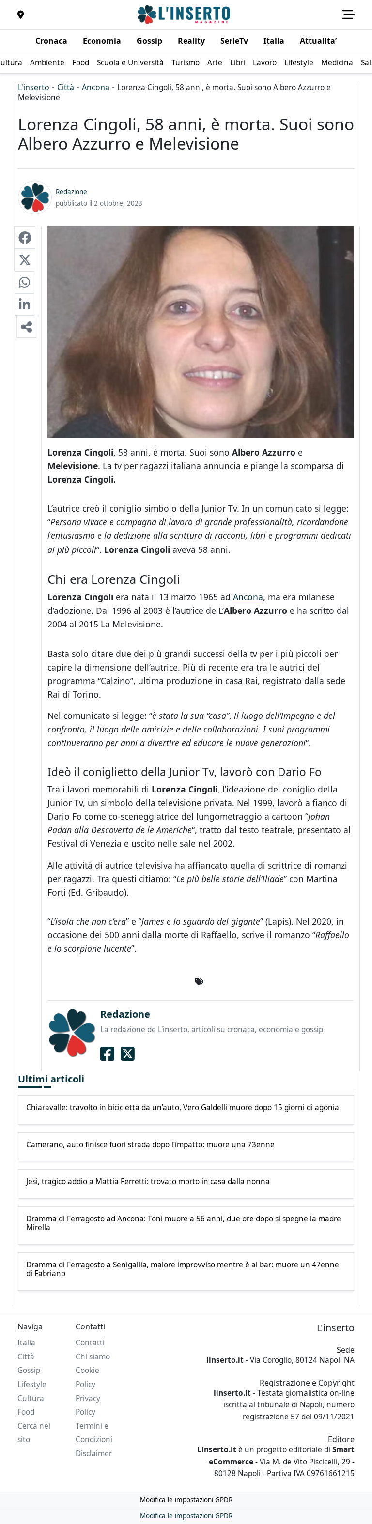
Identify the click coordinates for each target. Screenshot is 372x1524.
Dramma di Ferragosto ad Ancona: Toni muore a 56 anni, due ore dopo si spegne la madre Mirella (183, 1224)
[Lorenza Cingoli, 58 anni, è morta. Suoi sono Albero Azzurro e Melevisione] (24, 237)
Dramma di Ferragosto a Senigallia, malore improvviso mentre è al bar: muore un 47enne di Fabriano (182, 1270)
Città (65, 87)
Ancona (95, 87)
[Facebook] (107, 1053)
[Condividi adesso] (26, 327)
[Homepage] (185, 14)
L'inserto (33, 87)
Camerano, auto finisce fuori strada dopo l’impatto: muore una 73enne (150, 1145)
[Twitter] (128, 1053)
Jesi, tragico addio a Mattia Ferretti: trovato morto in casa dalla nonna (148, 1181)
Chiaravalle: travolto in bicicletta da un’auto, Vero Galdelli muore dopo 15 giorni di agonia (182, 1107)
